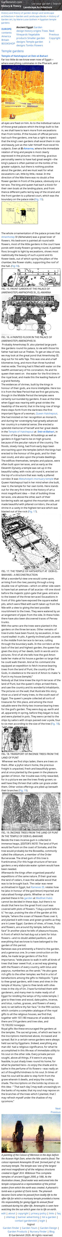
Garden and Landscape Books (31, 16)
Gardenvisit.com (11, 2)
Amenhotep (8, 237)
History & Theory (11, 6)
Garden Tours (29, 1228)
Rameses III (37, 887)
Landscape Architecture (37, 7)
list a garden (49, 1217)
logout (31, 1224)
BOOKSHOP (8, 43)
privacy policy (38, 1213)
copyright (23, 1213)
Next (51, 31)
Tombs (30, 45)
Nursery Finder (38, 1231)
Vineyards (22, 34)
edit (3, 1213)
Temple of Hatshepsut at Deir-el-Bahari (24, 56)
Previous (54, 34)
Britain (5, 40)
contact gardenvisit (26, 1220)
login (42, 1220)
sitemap (10, 1217)
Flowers (38, 45)
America (6, 36)
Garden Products (17, 1231)
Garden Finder (11, 1228)
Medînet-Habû (44, 898)
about (11, 1213)
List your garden (41, 3)
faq (59, 1213)
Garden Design (48, 1228)
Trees (45, 31)
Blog (51, 1231)
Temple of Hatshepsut (21, 431)
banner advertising (28, 1217)
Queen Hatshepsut (46, 413)
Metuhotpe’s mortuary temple (36, 478)
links (51, 1213)
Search (57, 3)
